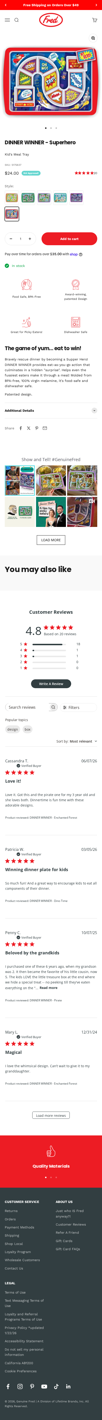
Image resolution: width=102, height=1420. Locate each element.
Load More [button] (51, 540)
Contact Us (14, 1268)
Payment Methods (19, 1227)
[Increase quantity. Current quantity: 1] (30, 239)
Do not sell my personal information (24, 1352)
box (27, 729)
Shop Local (14, 1244)
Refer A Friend (67, 1232)
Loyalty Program (18, 1252)
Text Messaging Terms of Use (24, 1303)
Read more (48, 987)
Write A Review (51, 683)
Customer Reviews (71, 1224)
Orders (10, 1219)
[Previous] (5, 5)
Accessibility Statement (24, 1341)
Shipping (12, 1235)
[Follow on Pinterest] (32, 1386)
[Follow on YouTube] (44, 1386)
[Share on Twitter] (29, 428)
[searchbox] (27, 707)
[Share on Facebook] (21, 428)
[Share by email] (45, 428)
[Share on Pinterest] (37, 428)
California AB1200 (19, 1363)
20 (95, 173)
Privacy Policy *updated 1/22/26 (24, 1330)
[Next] (96, 5)
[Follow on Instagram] (20, 1386)
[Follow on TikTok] (56, 1386)
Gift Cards (64, 1241)
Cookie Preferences (21, 1371)
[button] (20, 480)
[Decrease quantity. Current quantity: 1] (11, 239)
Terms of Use (15, 1292)
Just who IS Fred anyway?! (70, 1213)
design (12, 729)
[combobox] (76, 741)
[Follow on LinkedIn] (68, 1386)
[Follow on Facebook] (8, 1386)
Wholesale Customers (22, 1260)
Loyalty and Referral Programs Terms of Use (23, 1316)
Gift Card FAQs (68, 1249)
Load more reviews (51, 1115)
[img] (76, 173)
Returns (11, 1211)
